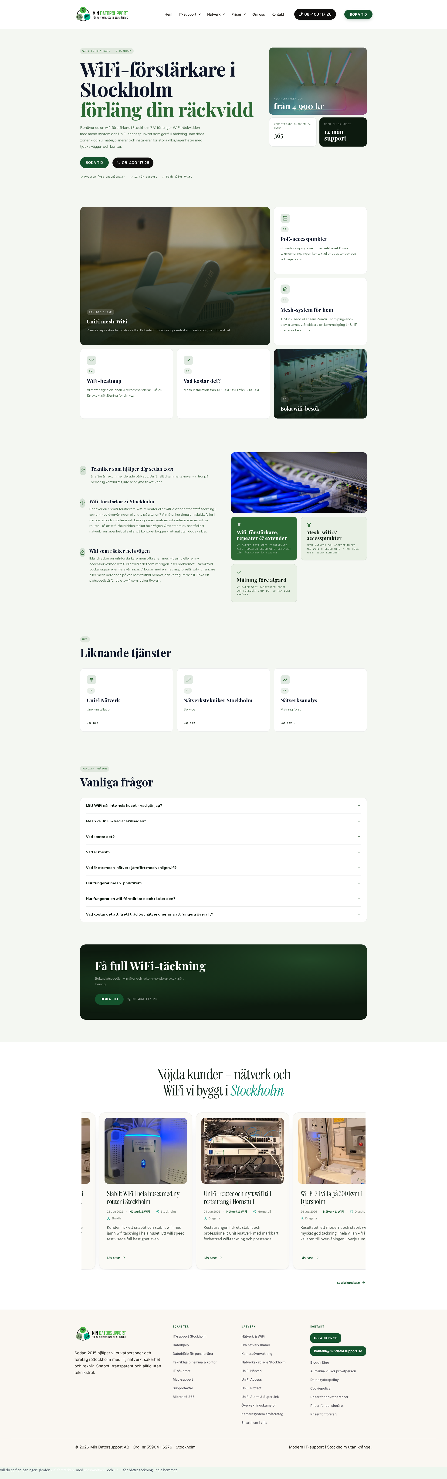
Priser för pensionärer (327, 1405)
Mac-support (183, 1379)
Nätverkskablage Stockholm (263, 1362)
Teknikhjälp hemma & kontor (195, 1362)
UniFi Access (251, 1379)
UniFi (118, 1470)
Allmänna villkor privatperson (333, 1371)
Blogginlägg (319, 1362)
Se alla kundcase (348, 1282)
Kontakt (277, 14)
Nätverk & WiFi (253, 1336)
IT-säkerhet (181, 1371)
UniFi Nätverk (252, 1371)
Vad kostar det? (100, 836)
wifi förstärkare (63, 1470)
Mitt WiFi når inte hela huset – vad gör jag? (124, 805)
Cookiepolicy (320, 1388)
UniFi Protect (251, 1388)
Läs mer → (94, 722)
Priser (236, 14)
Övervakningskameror (258, 1405)
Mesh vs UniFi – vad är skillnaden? (116, 821)
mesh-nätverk (95, 1470)
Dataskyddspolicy (324, 1380)
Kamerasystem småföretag (262, 1414)
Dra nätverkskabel (255, 1345)
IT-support (187, 14)
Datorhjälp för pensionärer (193, 1353)
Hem (168, 14)
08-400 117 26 (318, 14)
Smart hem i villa (254, 1422)
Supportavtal (183, 1388)
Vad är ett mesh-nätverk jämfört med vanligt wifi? (131, 867)
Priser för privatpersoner (329, 1397)
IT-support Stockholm (189, 1336)
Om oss (258, 14)
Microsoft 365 (183, 1397)
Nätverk (213, 14)
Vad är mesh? (98, 852)
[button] (190, 14)
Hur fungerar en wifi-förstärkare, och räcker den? (130, 898)
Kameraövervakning (256, 1353)
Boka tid (94, 162)
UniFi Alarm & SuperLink (260, 1397)
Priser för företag (323, 1414)
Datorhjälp (181, 1345)
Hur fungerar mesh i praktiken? (114, 883)
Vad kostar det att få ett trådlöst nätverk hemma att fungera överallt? (149, 914)
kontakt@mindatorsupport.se (338, 1351)
